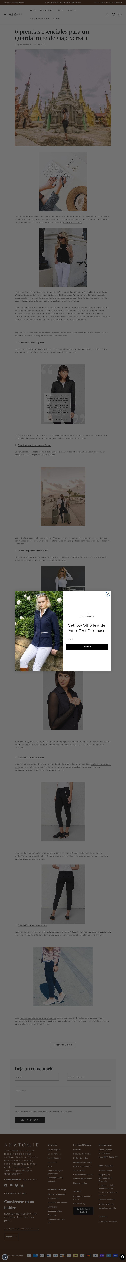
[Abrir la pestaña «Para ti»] (122, 1257)
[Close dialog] (108, 594)
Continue (87, 647)
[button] (5, 1257)
